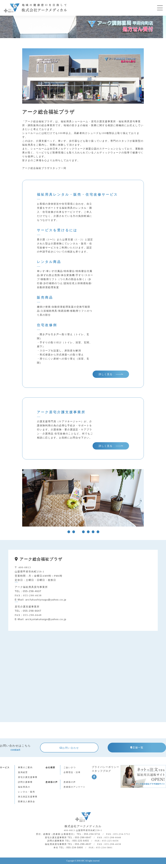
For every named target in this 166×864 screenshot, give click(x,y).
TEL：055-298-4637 (28, 591)
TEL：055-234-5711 (88, 834)
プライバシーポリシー (105, 767)
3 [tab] (78, 532)
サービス (5, 767)
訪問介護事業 (25, 782)
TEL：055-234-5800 (71, 847)
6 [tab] (92, 532)
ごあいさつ (70, 767)
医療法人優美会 (26, 801)
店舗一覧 (137, 747)
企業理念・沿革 (72, 772)
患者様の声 (70, 782)
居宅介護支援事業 (27, 777)
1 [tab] (68, 532)
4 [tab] (83, 532)
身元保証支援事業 (27, 796)
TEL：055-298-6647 (28, 610)
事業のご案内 (25, 767)
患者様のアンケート (74, 787)
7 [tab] (97, 532)
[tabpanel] (83, 499)
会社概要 (50, 767)
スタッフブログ (101, 770)
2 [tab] (73, 532)
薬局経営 (23, 772)
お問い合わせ (70, 747)
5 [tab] (87, 532)
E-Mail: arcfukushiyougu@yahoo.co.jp (40, 599)
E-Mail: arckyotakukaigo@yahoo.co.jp (40, 619)
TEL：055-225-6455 (77, 841)
